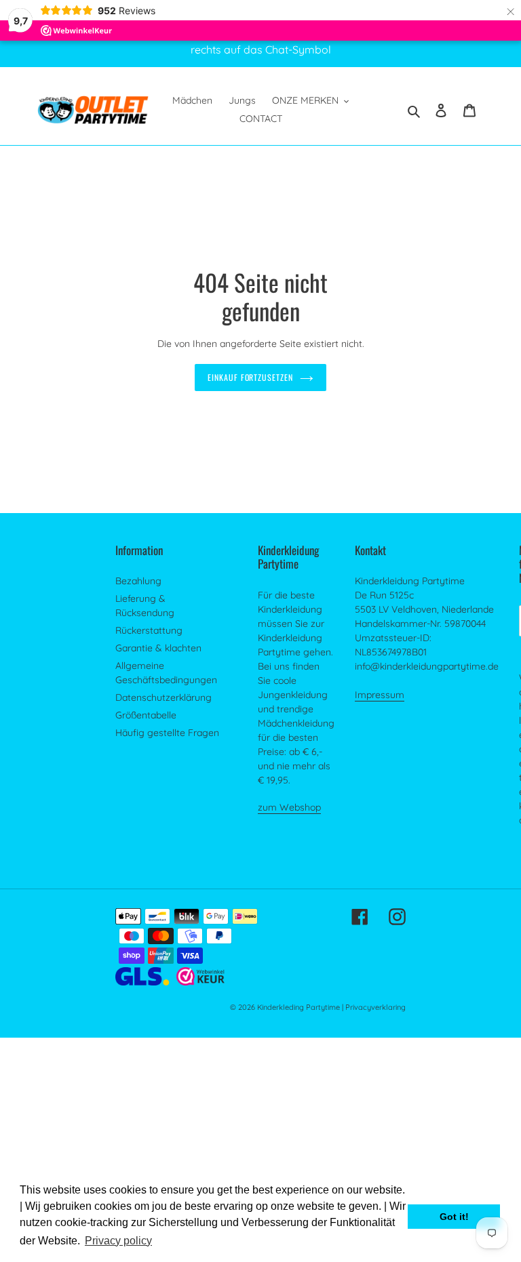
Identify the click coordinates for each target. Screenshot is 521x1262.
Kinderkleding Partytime (298, 1007)
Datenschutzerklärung (163, 697)
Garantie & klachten (158, 648)
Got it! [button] (454, 1216)
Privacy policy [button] (118, 1240)
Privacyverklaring (375, 1007)
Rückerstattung (148, 630)
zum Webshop (289, 807)
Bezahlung (138, 581)
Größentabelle (145, 715)
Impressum (379, 695)
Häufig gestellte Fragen (167, 733)
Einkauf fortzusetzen (250, 377)
